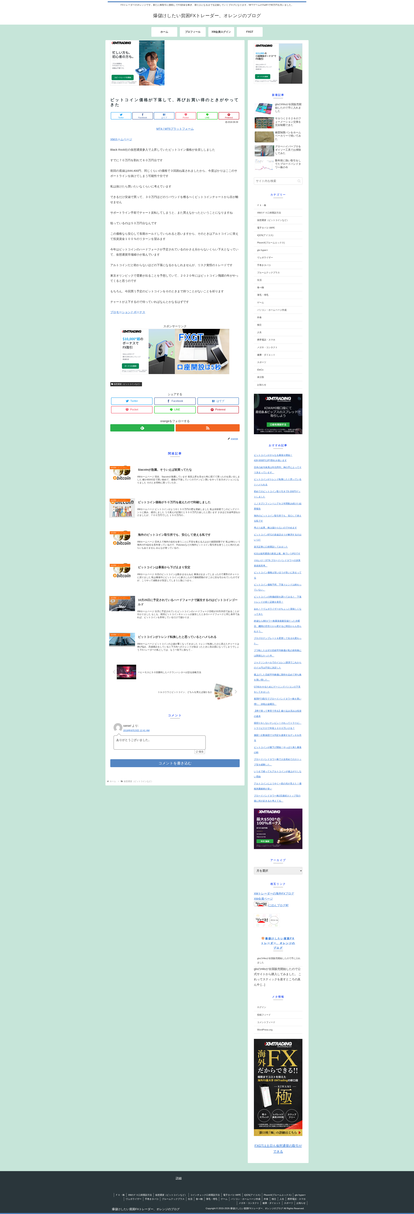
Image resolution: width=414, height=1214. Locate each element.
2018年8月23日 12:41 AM (136, 730)
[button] (299, 181)
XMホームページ (121, 139)
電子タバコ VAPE (266, 227)
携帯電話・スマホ (266, 339)
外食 (259, 317)
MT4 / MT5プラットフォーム (175, 128)
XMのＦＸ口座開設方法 (269, 212)
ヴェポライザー (265, 257)
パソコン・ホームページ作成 (272, 310)
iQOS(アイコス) (265, 235)
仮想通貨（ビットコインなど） (127, 384)
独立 (259, 325)
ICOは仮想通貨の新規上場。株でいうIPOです (277, 553)
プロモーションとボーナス (127, 312)
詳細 (179, 1178)
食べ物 (260, 287)
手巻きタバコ (264, 265)
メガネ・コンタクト (267, 347)
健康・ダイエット (266, 354)
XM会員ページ (263, 898)
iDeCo (260, 369)
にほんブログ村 (278, 905)
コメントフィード (266, 1022)
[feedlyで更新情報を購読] (142, 427)
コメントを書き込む (175, 763)
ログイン (261, 1007)
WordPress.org (264, 1029)
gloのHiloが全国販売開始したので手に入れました (278, 960)
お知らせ (261, 384)
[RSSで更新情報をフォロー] (208, 427)
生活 (259, 280)
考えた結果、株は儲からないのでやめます (275, 527)
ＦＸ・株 (261, 205)
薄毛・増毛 (262, 295)
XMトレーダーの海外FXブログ (274, 893)
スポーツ (261, 362)
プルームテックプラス (268, 272)
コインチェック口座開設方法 (205, 1195)
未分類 (260, 377)
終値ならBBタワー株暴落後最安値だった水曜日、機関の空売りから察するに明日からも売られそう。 (277, 626)
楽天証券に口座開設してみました (271, 546)
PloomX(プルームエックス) (271, 242)
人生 (259, 332)
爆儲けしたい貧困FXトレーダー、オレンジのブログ (278, 943)
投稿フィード (264, 1014)
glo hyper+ (262, 250)
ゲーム (260, 302)
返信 (200, 751)
